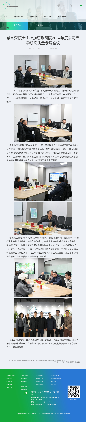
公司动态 (17, 25)
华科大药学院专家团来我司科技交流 (69, 362)
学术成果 (53, 381)
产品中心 (47, 17)
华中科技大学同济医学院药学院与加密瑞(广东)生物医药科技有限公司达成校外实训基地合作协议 (38, 360)
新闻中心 (33, 17)
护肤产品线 (39, 381)
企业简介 (9, 378)
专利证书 (9, 384)
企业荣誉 (9, 381)
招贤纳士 (24, 389)
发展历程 (9, 387)
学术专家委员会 (56, 378)
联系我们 (7, 28)
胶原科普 (53, 384)
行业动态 (39, 25)
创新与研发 (62, 17)
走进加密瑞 (18, 17)
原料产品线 (39, 378)
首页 (5, 17)
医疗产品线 (39, 384)
